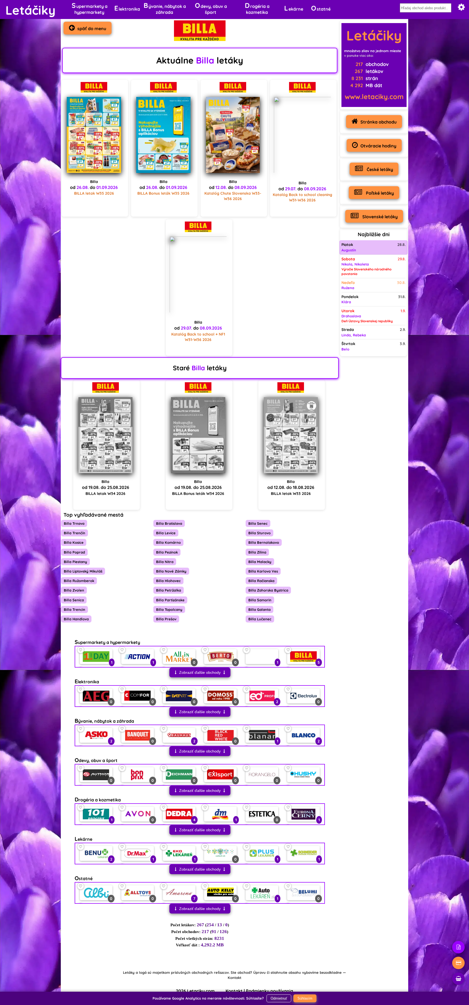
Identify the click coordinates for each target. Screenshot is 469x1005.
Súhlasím (304, 998)
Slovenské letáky (379, 216)
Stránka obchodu (378, 122)
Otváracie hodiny (378, 145)
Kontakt (234, 977)
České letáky (379, 169)
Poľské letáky (379, 193)
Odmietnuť (279, 998)
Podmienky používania (269, 991)
